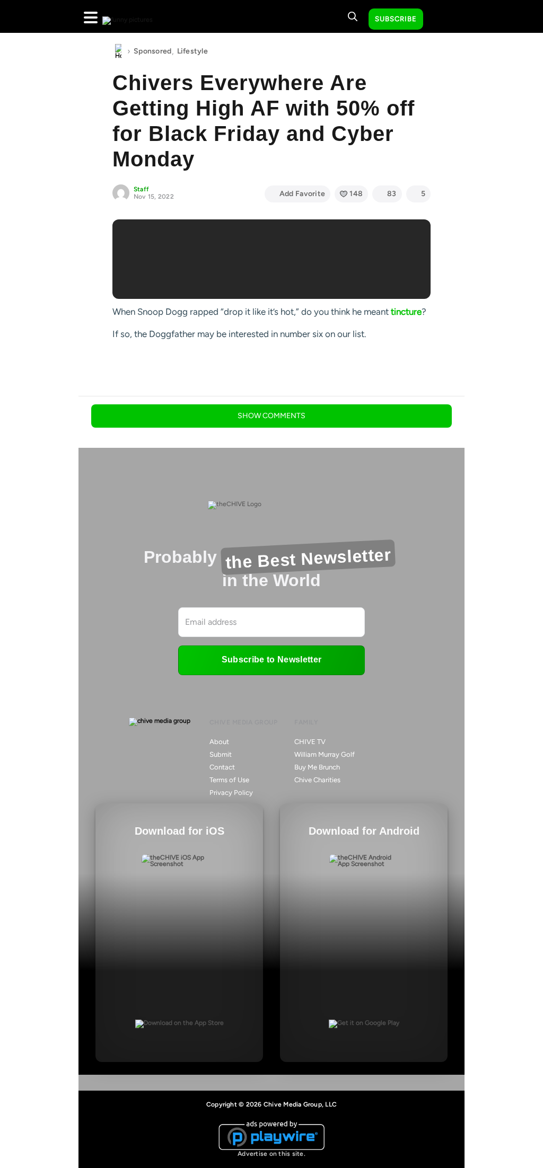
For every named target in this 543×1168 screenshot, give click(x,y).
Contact (222, 767)
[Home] (118, 51)
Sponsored (153, 51)
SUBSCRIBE (396, 19)
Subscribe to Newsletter (271, 659)
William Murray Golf (324, 754)
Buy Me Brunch (317, 767)
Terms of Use (229, 780)
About (219, 742)
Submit (220, 754)
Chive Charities (317, 780)
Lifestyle (192, 51)
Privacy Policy (231, 793)
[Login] (440, 19)
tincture (406, 311)
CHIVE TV (310, 742)
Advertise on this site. (271, 1153)
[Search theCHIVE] (352, 16)
